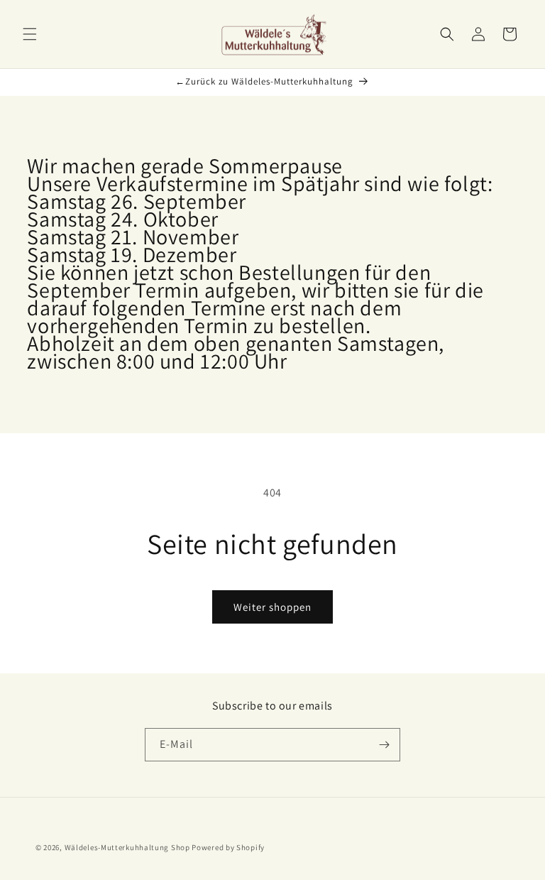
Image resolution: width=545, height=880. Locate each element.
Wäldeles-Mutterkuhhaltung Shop (127, 847)
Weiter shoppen (272, 607)
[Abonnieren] (384, 744)
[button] (29, 34)
